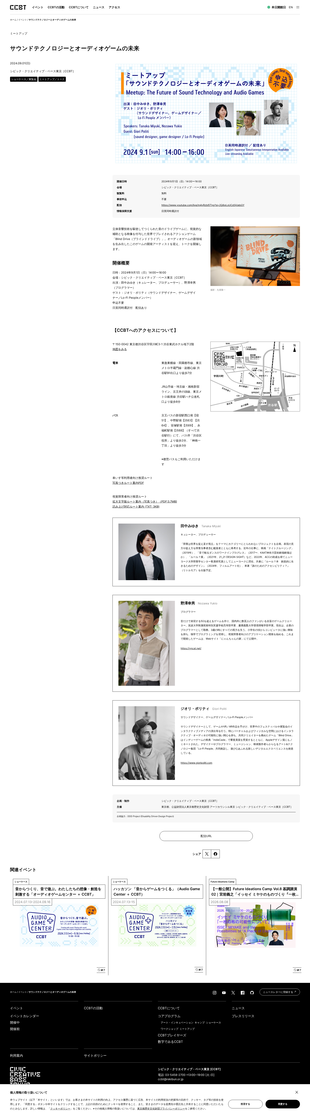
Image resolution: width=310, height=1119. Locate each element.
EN (291, 7)
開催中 (15, 1022)
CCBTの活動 (56, 7)
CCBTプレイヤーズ (172, 1035)
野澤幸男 (199, 603)
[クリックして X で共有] (207, 854)
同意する (282, 1104)
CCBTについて (79, 7)
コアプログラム (169, 1016)
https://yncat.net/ (191, 648)
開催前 (15, 1029)
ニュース (98, 7)
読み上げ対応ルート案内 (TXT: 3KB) (135, 506)
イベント (22, 19)
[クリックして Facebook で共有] (215, 854)
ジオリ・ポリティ (204, 708)
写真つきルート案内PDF (128, 483)
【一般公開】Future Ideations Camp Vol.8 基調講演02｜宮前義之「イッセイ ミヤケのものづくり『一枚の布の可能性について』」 (254, 892)
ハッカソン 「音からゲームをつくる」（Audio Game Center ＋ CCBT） (157, 891)
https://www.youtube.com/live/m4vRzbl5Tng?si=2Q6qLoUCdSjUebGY (202, 205)
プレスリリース (243, 1016)
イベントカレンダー (24, 1016)
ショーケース (213, 1022)
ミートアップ (187, 1028)
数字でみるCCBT (170, 1042)
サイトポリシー (95, 1055)
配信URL (206, 836)
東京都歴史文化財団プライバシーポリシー (161, 1108)
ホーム (13, 19)
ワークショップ (169, 1028)
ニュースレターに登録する (278, 991)
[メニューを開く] (298, 7)
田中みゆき (201, 526)
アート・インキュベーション (177, 1022)
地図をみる (119, 349)
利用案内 (16, 1055)
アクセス (114, 7)
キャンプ (200, 1022)
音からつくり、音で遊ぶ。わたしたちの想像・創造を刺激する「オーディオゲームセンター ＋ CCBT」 (58, 891)
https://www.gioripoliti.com (196, 762)
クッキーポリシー (60, 1108)
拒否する (245, 1104)
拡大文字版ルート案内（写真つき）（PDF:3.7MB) (144, 501)
